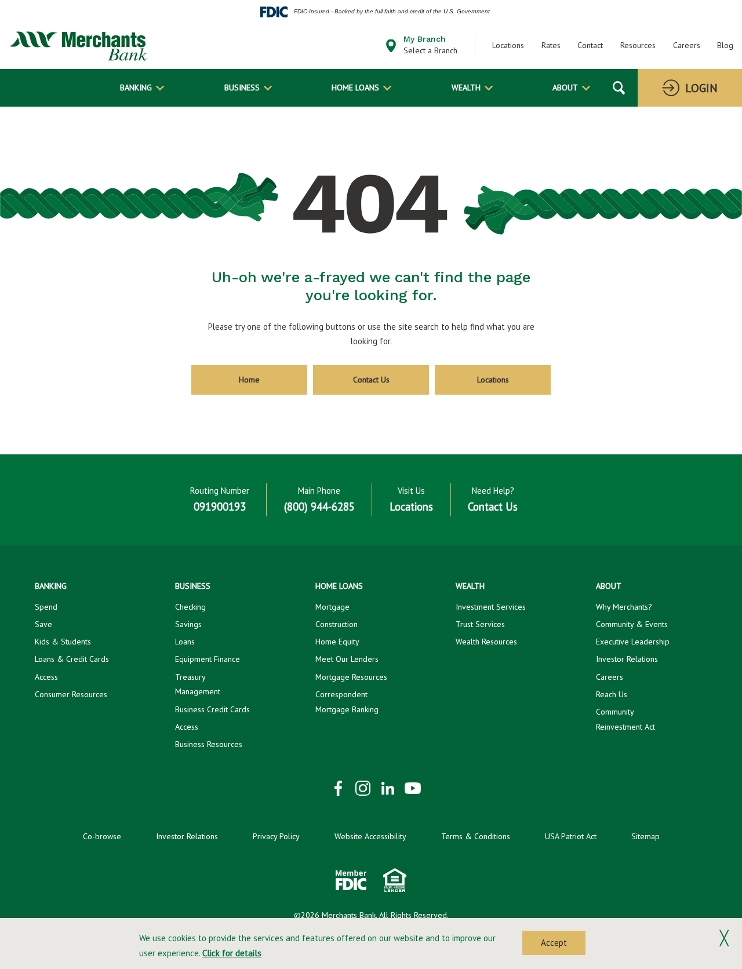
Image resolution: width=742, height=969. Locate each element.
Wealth (466, 87)
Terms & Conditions (475, 836)
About (565, 87)
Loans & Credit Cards (72, 659)
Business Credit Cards (212, 709)
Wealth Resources (486, 641)
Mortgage (332, 607)
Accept (554, 942)
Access (46, 677)
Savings (188, 624)
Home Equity (337, 641)
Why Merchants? (624, 607)
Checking (190, 607)
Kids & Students (63, 641)
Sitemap (645, 836)
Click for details (231, 953)
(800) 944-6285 (319, 506)
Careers (686, 45)
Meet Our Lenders (347, 659)
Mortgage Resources (351, 677)
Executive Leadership (633, 641)
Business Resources (208, 744)
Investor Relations (627, 659)
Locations (508, 45)
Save (43, 624)
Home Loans (355, 87)
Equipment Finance (207, 659)
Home (249, 379)
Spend (46, 607)
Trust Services (480, 624)
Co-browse (102, 836)
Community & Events (632, 624)
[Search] (619, 88)
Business (242, 87)
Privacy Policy (276, 836)
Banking (136, 87)
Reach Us (611, 694)
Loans (185, 641)
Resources (638, 45)
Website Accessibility (370, 836)
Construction (336, 624)
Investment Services (491, 607)
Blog (725, 45)
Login (701, 88)
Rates (551, 45)
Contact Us (371, 379)
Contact (590, 45)
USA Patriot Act (570, 836)
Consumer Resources (71, 694)
